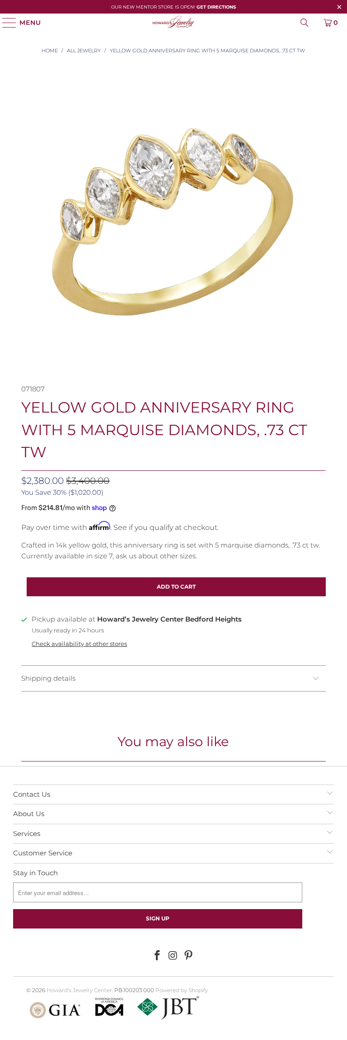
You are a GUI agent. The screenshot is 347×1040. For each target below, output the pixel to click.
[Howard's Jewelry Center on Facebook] (157, 956)
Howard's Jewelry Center (79, 990)
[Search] (304, 23)
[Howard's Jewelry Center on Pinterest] (189, 956)
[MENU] (5, 23)
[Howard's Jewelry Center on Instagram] (173, 956)
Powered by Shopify (181, 990)
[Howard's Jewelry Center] (173, 23)
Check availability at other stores (79, 644)
